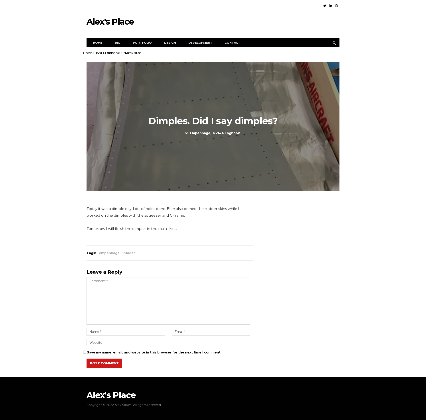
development (200, 42)
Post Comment (104, 363)
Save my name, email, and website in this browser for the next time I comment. (154, 352)
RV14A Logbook (226, 133)
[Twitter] (324, 6)
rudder (129, 253)
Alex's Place (110, 21)
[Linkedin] (330, 6)
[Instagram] (336, 6)
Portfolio (142, 42)
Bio (117, 42)
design (170, 42)
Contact (232, 42)
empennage (109, 253)
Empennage (200, 133)
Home (97, 42)
